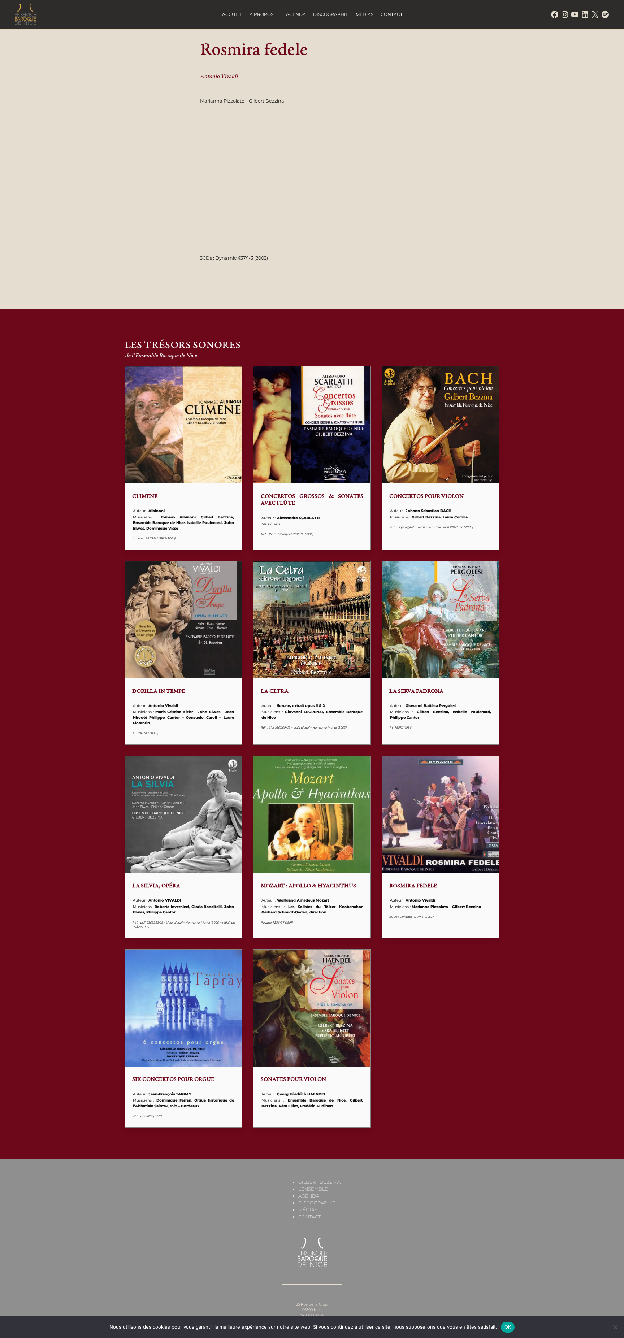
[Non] (615, 1327)
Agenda (296, 14)
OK (507, 1327)
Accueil (232, 14)
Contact (392, 14)
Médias (364, 14)
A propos (261, 14)
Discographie (330, 14)
